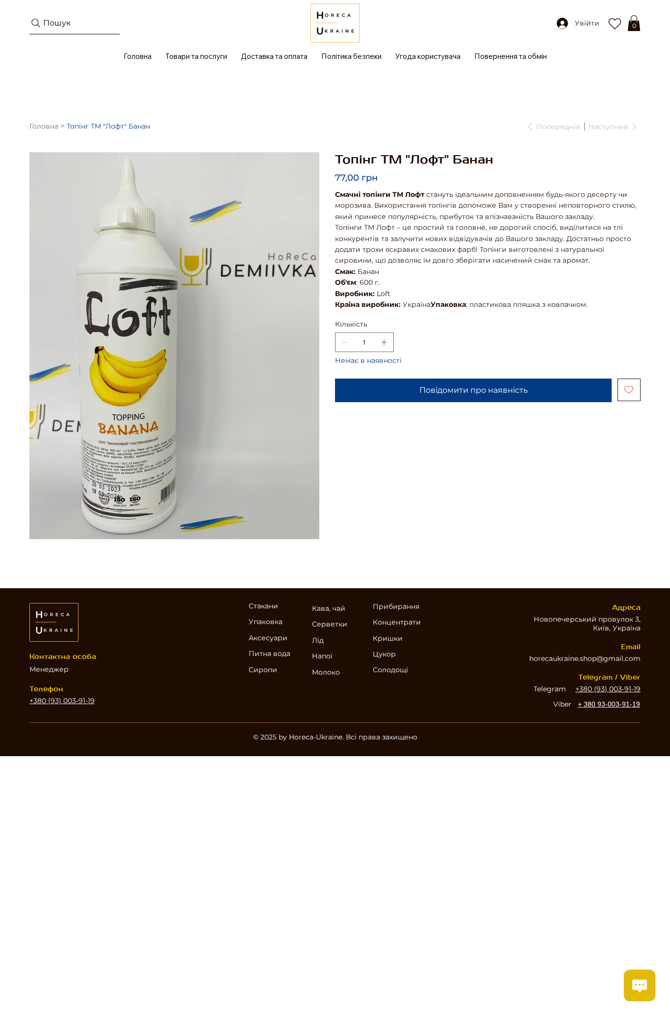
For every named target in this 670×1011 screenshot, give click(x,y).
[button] (634, 23)
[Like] (614, 23)
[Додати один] (384, 342)
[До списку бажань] (629, 390)
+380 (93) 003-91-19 (62, 700)
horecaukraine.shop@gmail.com (585, 658)
